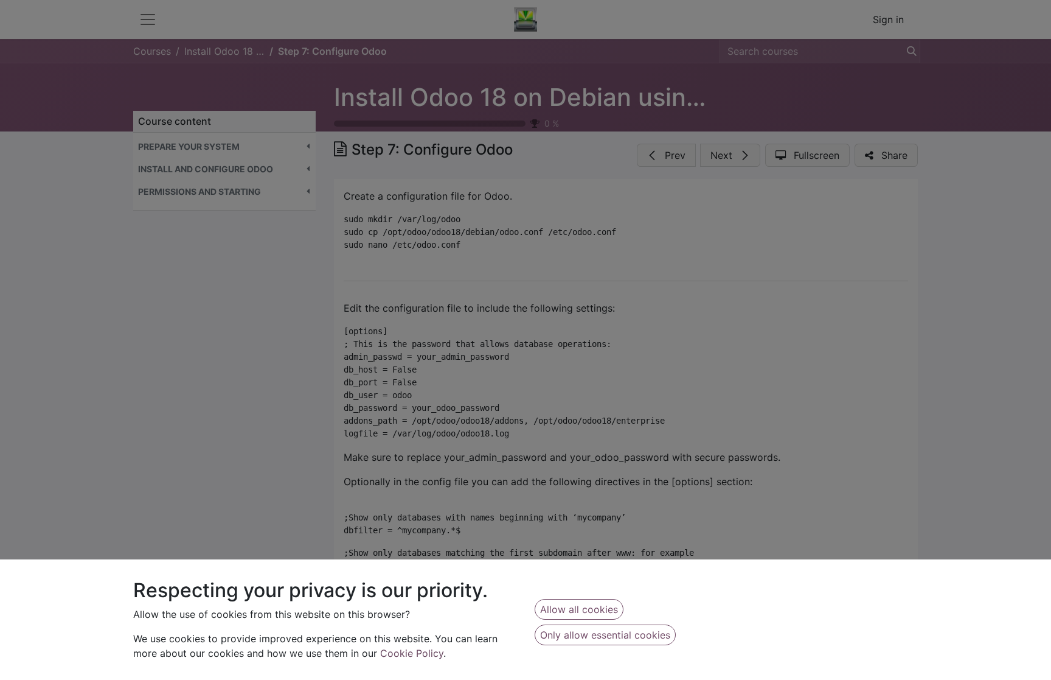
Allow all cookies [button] (579, 609)
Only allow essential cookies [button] (605, 635)
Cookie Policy (411, 653)
